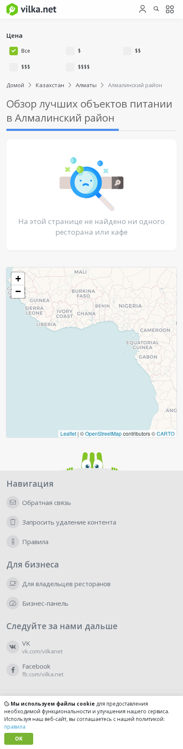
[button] (17, 278)
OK (19, 738)
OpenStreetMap (103, 433)
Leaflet (68, 433)
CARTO (165, 433)
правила (15, 726)
